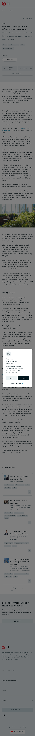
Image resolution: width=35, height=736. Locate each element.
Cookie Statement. (13, 372)
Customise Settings (17, 383)
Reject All (11, 378)
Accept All (23, 378)
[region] (17, 368)
